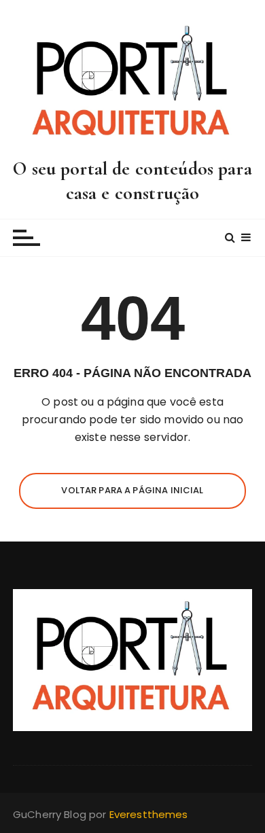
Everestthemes (148, 814)
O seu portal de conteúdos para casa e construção (132, 181)
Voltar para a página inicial (132, 490)
